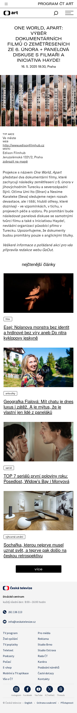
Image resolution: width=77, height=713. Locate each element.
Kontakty (43, 679)
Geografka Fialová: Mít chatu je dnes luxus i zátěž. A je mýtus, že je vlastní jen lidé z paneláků (38, 407)
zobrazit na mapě (15, 161)
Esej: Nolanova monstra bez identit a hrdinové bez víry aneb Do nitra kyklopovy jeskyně (36, 332)
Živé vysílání (10, 638)
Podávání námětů (48, 667)
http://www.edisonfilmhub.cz (23, 145)
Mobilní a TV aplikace (16, 673)
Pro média (44, 633)
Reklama (43, 638)
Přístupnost (67, 702)
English (28, 702)
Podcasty (8, 656)
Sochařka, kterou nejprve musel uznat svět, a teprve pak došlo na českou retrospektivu (35, 550)
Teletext (8, 650)
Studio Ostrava (47, 650)
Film (8, 319)
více (38, 569)
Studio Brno (45, 644)
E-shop (7, 667)
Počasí (7, 661)
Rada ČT (43, 656)
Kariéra (42, 661)
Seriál (9, 467)
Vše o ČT (8, 679)
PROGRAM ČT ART (55, 3)
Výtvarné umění (14, 536)
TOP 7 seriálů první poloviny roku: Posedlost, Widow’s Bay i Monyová (36, 478)
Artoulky (10, 393)
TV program (10, 633)
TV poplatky (10, 644)
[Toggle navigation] (6, 4)
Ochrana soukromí (46, 702)
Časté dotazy (46, 673)
